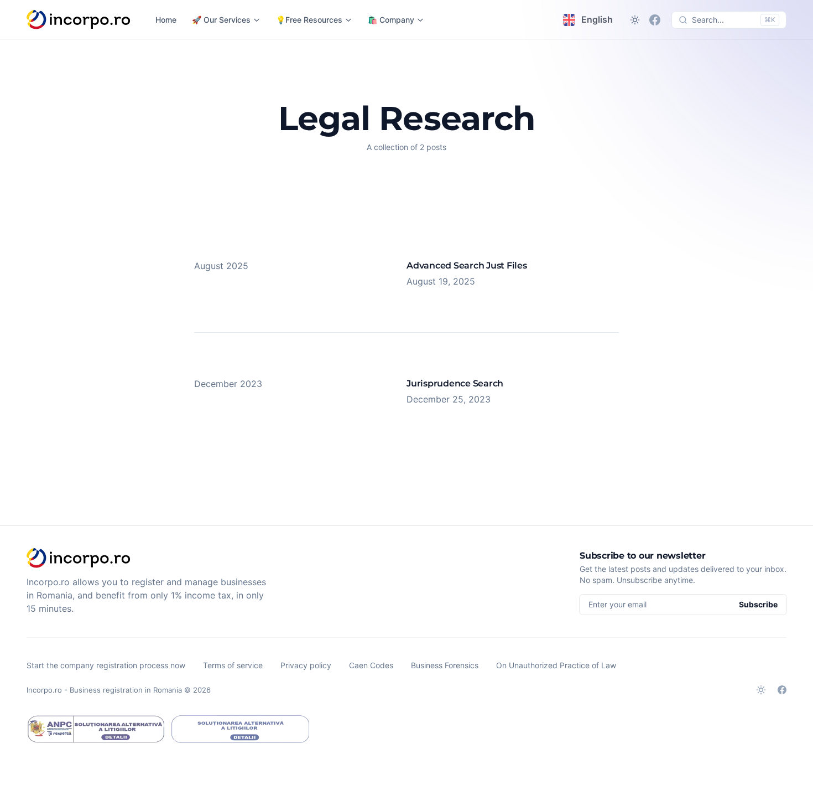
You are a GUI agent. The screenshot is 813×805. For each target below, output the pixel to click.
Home (165, 19)
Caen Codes (371, 665)
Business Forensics (444, 665)
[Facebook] (655, 20)
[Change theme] (635, 20)
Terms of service (233, 665)
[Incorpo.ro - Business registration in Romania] (79, 20)
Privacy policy (305, 665)
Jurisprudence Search (454, 383)
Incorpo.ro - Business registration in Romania (104, 689)
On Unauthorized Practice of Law (556, 665)
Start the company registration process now (106, 665)
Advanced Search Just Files (466, 265)
